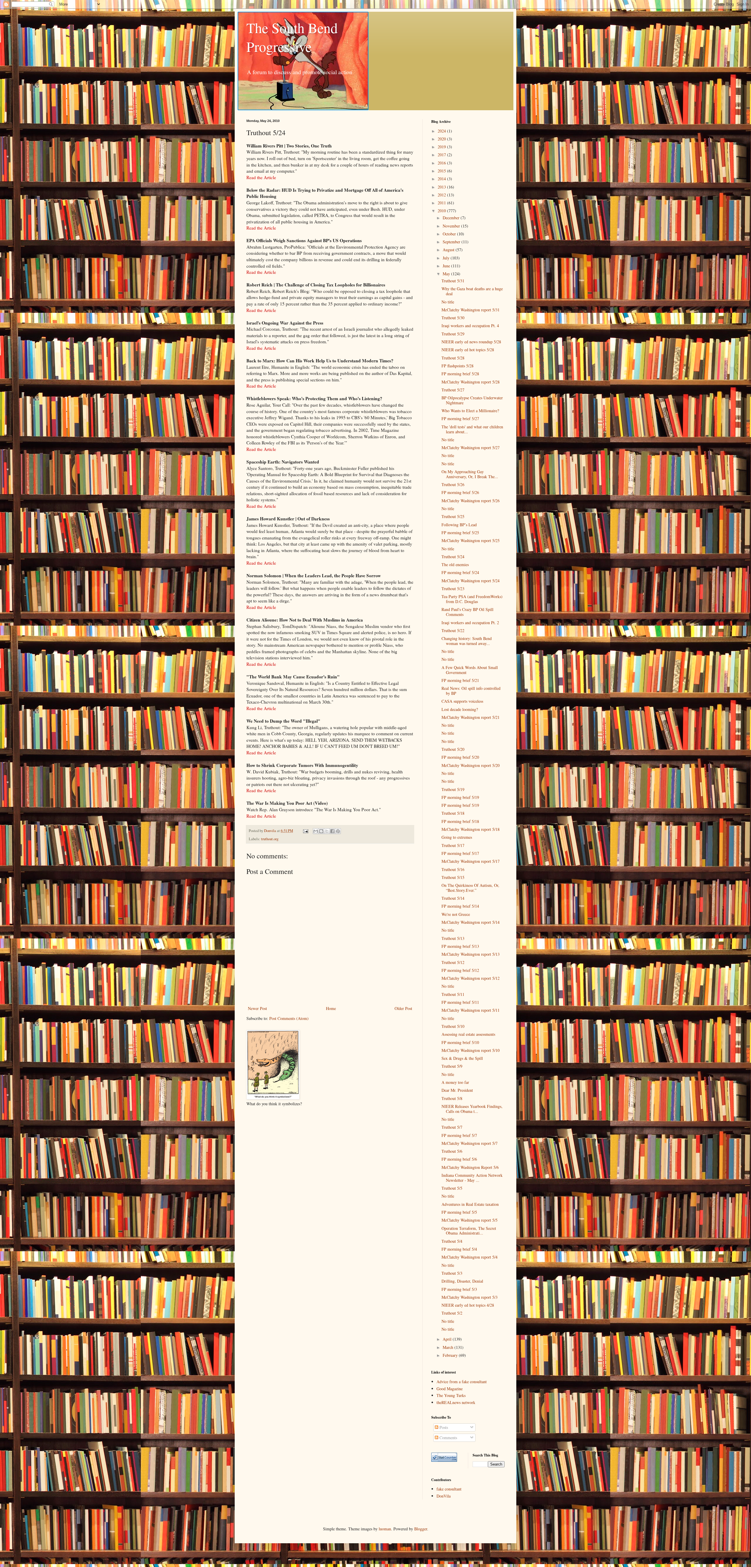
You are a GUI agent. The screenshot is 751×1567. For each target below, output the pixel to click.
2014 (442, 178)
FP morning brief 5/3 (459, 1289)
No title (448, 302)
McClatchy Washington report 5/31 (471, 310)
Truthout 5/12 (453, 962)
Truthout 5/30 (453, 317)
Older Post (403, 1008)
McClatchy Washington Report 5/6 (470, 1167)
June (447, 266)
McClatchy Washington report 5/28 (471, 382)
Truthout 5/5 (452, 1188)
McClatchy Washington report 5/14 (471, 922)
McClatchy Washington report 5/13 (471, 954)
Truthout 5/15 (453, 877)
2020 (442, 139)
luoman (385, 1529)
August (449, 249)
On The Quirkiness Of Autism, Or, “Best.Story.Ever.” (470, 887)
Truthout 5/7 (452, 1127)
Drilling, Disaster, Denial (462, 1281)
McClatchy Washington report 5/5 (470, 1220)
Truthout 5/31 (453, 280)
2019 (442, 147)
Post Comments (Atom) (289, 1018)
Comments (447, 1437)
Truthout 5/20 (453, 749)
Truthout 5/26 (453, 484)
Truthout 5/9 (452, 1066)
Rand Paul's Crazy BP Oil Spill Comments (467, 612)
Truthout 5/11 (453, 994)
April (448, 1339)
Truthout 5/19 (453, 789)
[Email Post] (305, 830)
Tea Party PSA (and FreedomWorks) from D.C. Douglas (472, 599)
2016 (442, 163)
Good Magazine (450, 1388)
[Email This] (316, 831)
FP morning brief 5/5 (459, 1212)
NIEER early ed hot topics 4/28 (468, 1305)
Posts (443, 1427)
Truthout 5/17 (453, 845)
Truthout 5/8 (452, 1098)
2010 (442, 210)
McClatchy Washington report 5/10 (471, 1050)
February (451, 1355)
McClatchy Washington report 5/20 (471, 765)
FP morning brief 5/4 (459, 1249)
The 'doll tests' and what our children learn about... (472, 429)
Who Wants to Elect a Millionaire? (470, 410)
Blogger (420, 1529)
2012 (442, 195)
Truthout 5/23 (453, 588)
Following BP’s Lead (459, 524)
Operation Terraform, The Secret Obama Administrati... (469, 1230)
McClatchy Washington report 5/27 (471, 447)
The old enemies (455, 564)
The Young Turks (451, 1395)
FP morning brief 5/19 (460, 797)
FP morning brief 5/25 (460, 532)
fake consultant (449, 1489)
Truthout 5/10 (453, 1026)
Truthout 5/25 (453, 516)
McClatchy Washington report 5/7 (470, 1143)
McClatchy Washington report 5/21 (471, 717)
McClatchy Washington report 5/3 (470, 1297)
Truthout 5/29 (453, 334)
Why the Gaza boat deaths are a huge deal (472, 291)
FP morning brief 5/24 (460, 572)
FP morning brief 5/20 (460, 757)
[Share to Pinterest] (338, 831)
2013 (442, 187)
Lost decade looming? (460, 709)
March (448, 1347)
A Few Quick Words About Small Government (470, 670)
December (452, 217)
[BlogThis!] (321, 831)
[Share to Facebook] (332, 831)
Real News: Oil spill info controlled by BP (471, 690)
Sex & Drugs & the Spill (462, 1058)
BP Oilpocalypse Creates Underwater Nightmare (472, 400)
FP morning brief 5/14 (460, 906)
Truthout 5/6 (452, 1151)
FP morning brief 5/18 (460, 821)
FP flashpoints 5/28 (457, 366)
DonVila (444, 1496)
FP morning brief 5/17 (460, 853)
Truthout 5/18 (453, 813)
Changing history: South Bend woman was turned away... (467, 641)
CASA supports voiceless (462, 701)
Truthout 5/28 (453, 358)
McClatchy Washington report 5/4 (470, 1257)
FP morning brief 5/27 (460, 418)
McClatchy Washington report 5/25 (471, 540)
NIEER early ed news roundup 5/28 (471, 341)
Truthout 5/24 (453, 556)
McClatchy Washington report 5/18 (471, 829)
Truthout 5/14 (453, 898)
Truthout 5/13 (453, 938)
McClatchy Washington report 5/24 (471, 580)
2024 (442, 131)
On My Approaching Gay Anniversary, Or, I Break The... (470, 474)
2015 (442, 171)
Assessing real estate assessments (468, 1034)
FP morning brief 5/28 (460, 373)
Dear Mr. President (457, 1090)
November (452, 226)
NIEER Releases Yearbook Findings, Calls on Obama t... (472, 1108)
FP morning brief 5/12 (460, 970)
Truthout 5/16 (453, 869)
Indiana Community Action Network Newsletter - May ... (472, 1177)
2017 (442, 154)
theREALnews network (456, 1402)
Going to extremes (457, 837)
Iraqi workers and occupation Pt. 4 (470, 325)
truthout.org (269, 838)
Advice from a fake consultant (462, 1381)
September (452, 242)
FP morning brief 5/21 (460, 680)
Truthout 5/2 (452, 1313)
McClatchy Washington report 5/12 (471, 978)
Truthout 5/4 (452, 1241)
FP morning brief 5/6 (459, 1159)
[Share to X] (327, 831)
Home (331, 1008)
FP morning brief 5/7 (459, 1135)
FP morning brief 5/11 (460, 1002)
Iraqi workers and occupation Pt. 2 (470, 622)
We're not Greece (456, 914)
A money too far (455, 1082)
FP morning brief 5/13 (460, 946)
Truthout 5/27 (453, 390)
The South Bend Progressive (292, 37)
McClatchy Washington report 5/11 (471, 1010)
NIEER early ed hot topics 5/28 (468, 349)
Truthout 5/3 (452, 1273)
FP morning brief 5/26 (460, 492)
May (447, 273)
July (447, 258)
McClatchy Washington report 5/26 (471, 500)
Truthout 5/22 (453, 630)
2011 (442, 203)
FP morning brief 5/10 (460, 1042)
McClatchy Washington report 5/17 (471, 861)
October (450, 234)
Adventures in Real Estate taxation (470, 1204)
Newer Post (257, 1008)
